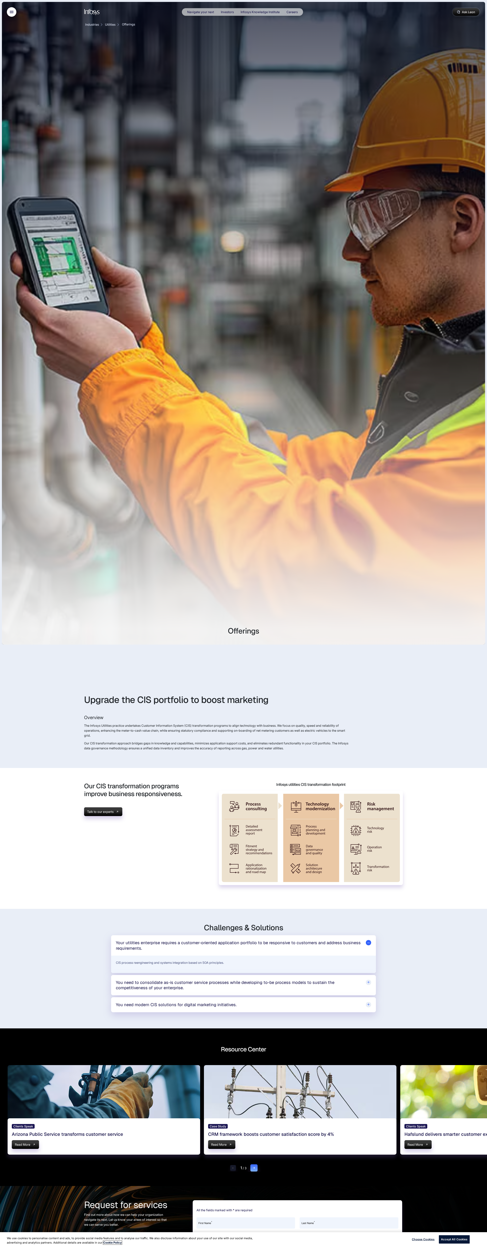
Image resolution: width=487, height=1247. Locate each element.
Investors (227, 12)
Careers (292, 12)
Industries (92, 24)
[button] (233, 1168)
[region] (243, 1239)
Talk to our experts (100, 812)
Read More (22, 1144)
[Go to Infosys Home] (92, 12)
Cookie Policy (112, 1242)
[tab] (243, 945)
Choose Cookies (423, 1239)
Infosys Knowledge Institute (260, 12)
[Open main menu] (11, 12)
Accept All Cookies (454, 1239)
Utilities (110, 24)
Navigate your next (200, 12)
